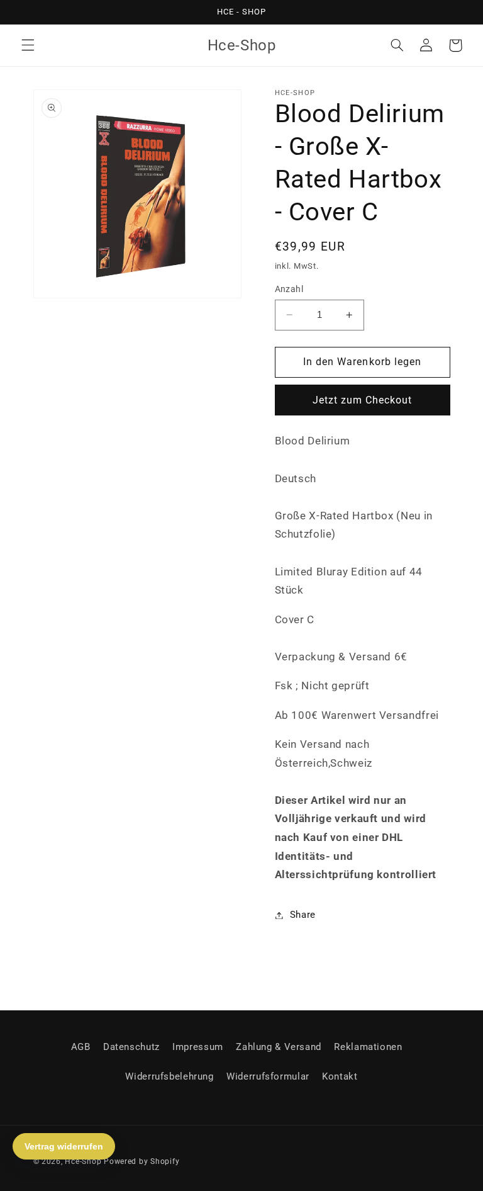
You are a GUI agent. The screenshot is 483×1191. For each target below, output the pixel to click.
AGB (81, 1047)
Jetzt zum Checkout (363, 400)
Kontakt (339, 1076)
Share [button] (303, 914)
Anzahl (289, 289)
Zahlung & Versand (278, 1047)
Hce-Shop (83, 1161)
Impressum (197, 1047)
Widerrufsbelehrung (169, 1076)
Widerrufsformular (267, 1076)
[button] (27, 45)
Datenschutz (131, 1047)
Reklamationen (368, 1047)
